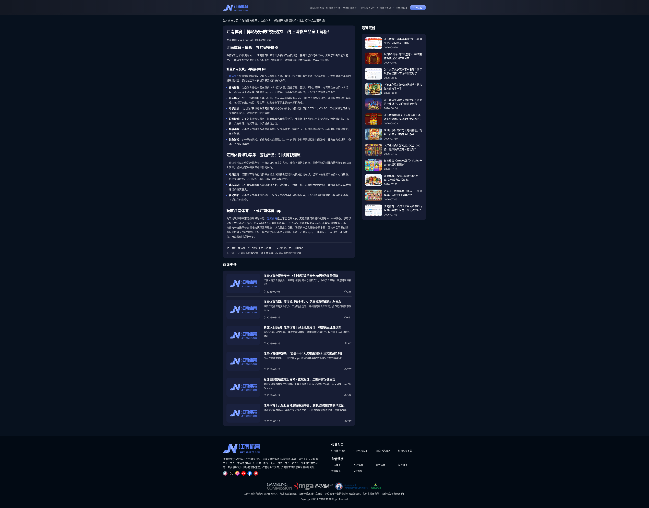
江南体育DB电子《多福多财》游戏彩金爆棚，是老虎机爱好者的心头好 (403, 117)
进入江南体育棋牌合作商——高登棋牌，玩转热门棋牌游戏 (403, 193)
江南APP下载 (405, 451)
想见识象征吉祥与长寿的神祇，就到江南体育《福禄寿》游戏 (403, 132)
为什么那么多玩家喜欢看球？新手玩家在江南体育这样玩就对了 (403, 71)
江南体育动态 (384, 8)
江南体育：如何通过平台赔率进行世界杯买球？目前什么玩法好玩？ (403, 208)
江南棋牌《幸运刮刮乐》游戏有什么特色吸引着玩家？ (403, 162)
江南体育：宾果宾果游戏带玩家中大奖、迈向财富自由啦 (403, 41)
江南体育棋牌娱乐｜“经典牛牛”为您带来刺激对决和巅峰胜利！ (304, 353)
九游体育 (358, 465)
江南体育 (231, 76)
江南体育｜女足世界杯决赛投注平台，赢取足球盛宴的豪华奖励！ (305, 405)
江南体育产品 (333, 8)
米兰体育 (380, 465)
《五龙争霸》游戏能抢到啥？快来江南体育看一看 (403, 86)
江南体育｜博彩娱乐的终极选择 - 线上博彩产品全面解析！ (294, 20)
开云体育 (336, 465)
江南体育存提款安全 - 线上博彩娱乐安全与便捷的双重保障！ (269, 253)
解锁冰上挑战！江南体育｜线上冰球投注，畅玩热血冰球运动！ (304, 327)
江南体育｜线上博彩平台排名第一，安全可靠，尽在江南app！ (270, 247)
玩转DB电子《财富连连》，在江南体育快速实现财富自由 (403, 56)
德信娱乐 (336, 471)
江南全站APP (383, 451)
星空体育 (403, 465)
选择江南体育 (349, 8)
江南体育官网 (338, 451)
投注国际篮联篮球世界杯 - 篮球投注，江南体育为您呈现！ (301, 379)
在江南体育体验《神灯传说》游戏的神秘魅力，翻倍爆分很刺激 (403, 101)
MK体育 (358, 471)
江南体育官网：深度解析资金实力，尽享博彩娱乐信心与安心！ (304, 301)
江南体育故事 (400, 8)
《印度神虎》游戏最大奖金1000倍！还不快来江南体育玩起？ (402, 147)
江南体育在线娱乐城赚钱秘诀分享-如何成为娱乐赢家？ (401, 177)
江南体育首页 (317, 8)
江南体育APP (360, 451)
